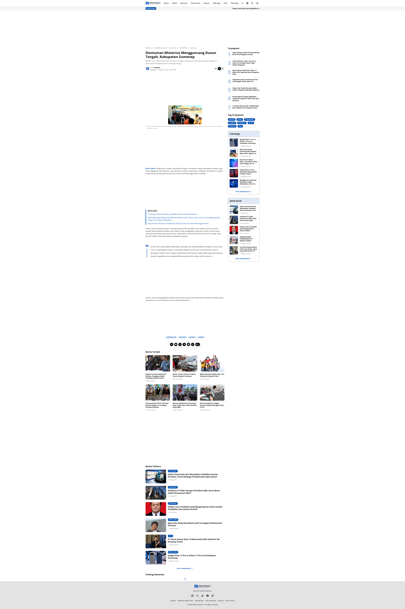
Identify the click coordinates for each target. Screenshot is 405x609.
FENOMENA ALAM (171, 337)
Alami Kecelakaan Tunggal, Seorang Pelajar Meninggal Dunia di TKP (212, 405)
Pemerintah (195, 3)
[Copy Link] (171, 344)
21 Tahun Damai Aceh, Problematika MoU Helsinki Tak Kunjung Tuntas (194, 540)
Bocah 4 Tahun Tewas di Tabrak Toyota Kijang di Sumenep (184, 375)
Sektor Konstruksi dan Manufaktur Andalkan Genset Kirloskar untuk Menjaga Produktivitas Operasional (249, 8)
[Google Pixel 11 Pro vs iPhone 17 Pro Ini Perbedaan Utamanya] (156, 558)
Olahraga (216, 3)
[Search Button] (252, 3)
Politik (174, 3)
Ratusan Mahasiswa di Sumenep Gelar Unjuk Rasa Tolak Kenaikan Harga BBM (185, 405)
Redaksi (173, 601)
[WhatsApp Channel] (213, 596)
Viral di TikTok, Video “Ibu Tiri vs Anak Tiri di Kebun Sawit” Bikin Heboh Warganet (244, 63)
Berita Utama (173, 519)
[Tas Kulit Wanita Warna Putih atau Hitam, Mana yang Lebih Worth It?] (234, 250)
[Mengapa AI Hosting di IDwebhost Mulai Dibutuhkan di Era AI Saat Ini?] (234, 183)
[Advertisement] (202, 28)
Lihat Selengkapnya (184, 568)
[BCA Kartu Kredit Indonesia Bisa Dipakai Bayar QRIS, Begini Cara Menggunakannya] (234, 153)
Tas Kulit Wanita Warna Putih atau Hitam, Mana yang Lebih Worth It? (248, 249)
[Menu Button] (257, 3)
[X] (180, 344)
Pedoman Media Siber (185, 601)
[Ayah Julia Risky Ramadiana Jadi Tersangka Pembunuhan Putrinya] (156, 525)
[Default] (219, 68)
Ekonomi (183, 3)
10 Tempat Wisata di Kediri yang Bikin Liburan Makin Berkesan (172, 214)
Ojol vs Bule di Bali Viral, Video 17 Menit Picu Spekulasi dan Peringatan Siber (245, 72)
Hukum (206, 3)
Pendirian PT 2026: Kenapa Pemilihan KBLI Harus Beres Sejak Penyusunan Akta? (194, 491)
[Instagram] (192, 596)
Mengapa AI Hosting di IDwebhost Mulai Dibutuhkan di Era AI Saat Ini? (248, 182)
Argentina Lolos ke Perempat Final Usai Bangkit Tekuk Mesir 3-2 (245, 80)
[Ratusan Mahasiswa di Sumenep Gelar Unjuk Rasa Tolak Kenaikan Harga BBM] (185, 392)
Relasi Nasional (197, 605)
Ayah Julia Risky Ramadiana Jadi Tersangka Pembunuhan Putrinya (195, 524)
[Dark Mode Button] (247, 3)
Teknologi (234, 3)
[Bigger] (222, 68)
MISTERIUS (192, 337)
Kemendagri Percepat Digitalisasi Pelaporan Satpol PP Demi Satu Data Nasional (245, 98)
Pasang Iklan (199, 601)
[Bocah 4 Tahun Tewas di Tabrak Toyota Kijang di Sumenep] (185, 363)
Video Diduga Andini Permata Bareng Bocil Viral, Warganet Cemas (245, 53)
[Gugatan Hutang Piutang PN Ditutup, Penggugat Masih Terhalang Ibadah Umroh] (158, 363)
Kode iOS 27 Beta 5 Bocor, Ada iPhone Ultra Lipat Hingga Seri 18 (248, 162)
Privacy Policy (230, 601)
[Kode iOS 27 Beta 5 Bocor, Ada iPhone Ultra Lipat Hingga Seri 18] (234, 163)
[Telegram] (184, 344)
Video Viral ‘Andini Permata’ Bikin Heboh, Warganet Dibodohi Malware (245, 89)
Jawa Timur (182, 337)
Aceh (170, 536)
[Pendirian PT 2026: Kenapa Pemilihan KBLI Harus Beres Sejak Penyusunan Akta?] (156, 493)
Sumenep (201, 337)
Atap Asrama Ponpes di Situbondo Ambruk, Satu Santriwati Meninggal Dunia (178, 223)
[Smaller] (216, 68)
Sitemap (221, 601)
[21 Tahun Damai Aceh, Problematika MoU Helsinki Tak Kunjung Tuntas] (156, 541)
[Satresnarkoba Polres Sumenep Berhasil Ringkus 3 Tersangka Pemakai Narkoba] (158, 392)
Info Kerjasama (210, 601)
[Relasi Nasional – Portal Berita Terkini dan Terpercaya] (153, 3)
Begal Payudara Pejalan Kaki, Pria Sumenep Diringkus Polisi (212, 375)
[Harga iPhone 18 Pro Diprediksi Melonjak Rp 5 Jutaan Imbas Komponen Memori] (234, 173)
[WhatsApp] (192, 344)
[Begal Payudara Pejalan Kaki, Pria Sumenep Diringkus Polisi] (212, 363)
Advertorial (173, 471)
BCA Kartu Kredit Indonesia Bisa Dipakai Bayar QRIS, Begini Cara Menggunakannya (248, 151)
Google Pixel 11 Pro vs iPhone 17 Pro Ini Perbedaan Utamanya (192, 556)
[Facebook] (176, 344)
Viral (225, 3)
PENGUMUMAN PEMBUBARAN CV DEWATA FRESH (246, 239)
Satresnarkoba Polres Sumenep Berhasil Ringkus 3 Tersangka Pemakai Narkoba (157, 405)
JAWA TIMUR (150, 168)
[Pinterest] (188, 344)
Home (166, 3)
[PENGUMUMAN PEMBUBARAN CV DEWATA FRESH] (234, 240)
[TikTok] (202, 596)
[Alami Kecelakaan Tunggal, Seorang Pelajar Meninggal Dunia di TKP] (212, 392)
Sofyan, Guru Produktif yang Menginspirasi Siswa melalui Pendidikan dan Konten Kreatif (195, 508)
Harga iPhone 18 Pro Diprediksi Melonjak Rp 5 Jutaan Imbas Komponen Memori (248, 172)
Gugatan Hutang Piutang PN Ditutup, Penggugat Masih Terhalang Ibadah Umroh (156, 376)
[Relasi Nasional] (202, 586)
